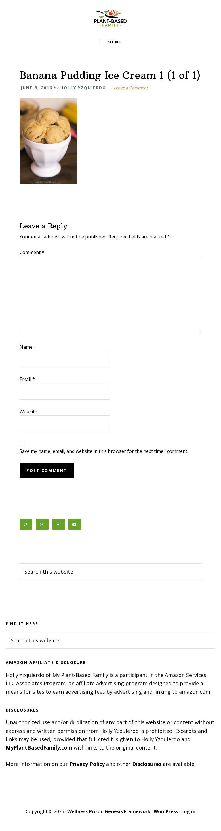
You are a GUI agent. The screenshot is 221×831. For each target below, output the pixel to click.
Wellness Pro (82, 811)
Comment (32, 252)
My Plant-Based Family (110, 17)
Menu (115, 42)
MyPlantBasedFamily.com (39, 747)
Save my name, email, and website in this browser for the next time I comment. (104, 451)
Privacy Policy (87, 763)
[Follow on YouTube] (74, 524)
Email (27, 379)
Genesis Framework (127, 811)
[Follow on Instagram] (42, 524)
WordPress (166, 811)
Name (28, 347)
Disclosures (146, 763)
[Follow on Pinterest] (26, 524)
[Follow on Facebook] (58, 524)
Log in (188, 811)
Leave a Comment (131, 87)
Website (28, 411)
